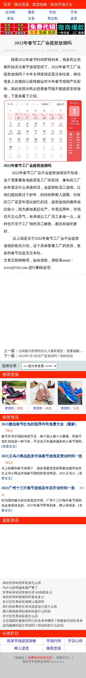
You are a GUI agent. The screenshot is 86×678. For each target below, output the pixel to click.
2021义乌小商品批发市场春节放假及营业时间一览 (41, 456)
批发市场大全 (61, 4)
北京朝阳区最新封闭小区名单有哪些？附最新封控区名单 (43, 620)
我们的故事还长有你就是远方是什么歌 (30, 606)
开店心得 (75, 641)
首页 (7, 4)
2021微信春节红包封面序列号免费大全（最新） (39, 424)
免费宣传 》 (50, 657)
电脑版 (19, 657)
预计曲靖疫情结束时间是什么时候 (27, 611)
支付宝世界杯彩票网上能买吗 (23, 602)
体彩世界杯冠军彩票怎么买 (22, 583)
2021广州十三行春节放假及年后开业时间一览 (38, 488)
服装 (31, 12)
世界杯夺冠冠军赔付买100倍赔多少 (27, 592)
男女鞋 (52, 18)
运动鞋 (10, 12)
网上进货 (21, 648)
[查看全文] (9, 446)
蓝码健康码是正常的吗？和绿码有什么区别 (33, 625)
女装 (31, 18)
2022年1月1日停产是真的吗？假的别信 (45, 356)
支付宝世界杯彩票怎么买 (20, 616)
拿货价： (14, 408)
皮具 (73, 18)
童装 (10, 18)
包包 (52, 12)
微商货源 (53, 648)
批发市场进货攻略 (21, 641)
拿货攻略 (39, 4)
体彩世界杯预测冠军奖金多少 (23, 597)
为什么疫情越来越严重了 (20, 587)
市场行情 (53, 641)
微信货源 (21, 4)
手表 (73, 12)
